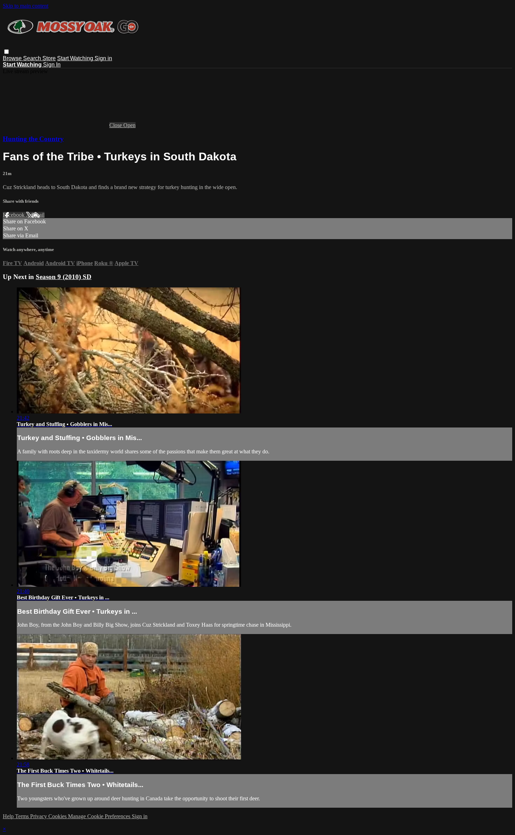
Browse (13, 58)
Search (32, 58)
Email (38, 215)
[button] (6, 51)
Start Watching (76, 58)
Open (129, 125)
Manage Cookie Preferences (100, 816)
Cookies (58, 816)
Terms (22, 816)
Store (49, 58)
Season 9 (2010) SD (63, 276)
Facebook (14, 215)
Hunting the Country (33, 138)
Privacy (39, 816)
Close (116, 125)
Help (9, 816)
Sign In (52, 65)
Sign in (103, 58)
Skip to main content (25, 6)
